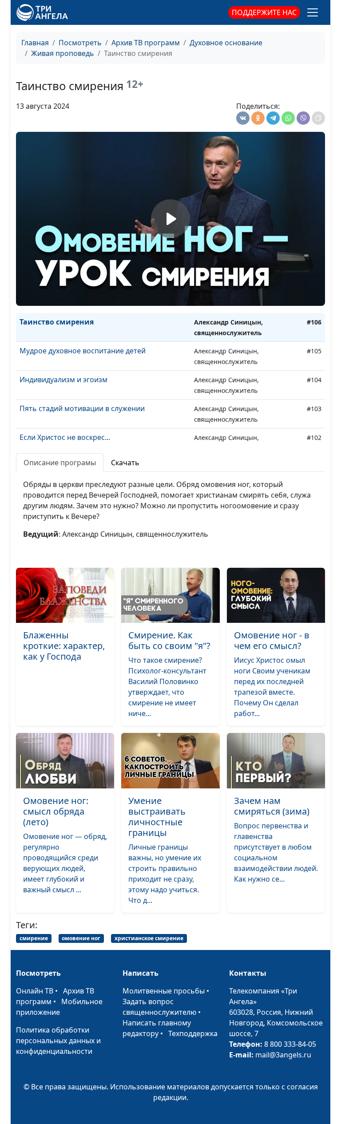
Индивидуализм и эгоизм (63, 379)
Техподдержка (193, 1033)
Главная (35, 42)
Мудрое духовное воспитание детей (83, 351)
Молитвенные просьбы (164, 991)
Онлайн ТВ (34, 991)
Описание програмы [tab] (60, 462)
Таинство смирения (57, 322)
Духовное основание (226, 42)
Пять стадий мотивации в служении (82, 408)
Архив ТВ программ (145, 42)
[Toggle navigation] (312, 12)
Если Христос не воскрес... (65, 437)
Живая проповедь (62, 53)
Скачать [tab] (125, 462)
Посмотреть (80, 42)
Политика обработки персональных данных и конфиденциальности (58, 1040)
